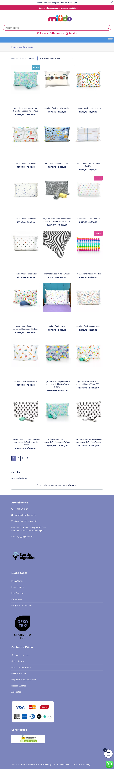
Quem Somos (17, 661)
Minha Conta (17, 581)
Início (14, 47)
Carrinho (73, 33)
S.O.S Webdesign (83, 764)
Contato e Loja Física (20, 655)
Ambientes (16, 692)
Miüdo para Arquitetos (21, 667)
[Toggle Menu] (110, 39)
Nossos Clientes (18, 686)
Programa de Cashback (21, 605)
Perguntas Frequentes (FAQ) (23, 680)
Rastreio (44, 33)
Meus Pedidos (17, 587)
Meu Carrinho (17, 593)
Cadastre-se (16, 599)
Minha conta (58, 33)
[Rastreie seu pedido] (38, 33)
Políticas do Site (18, 673)
